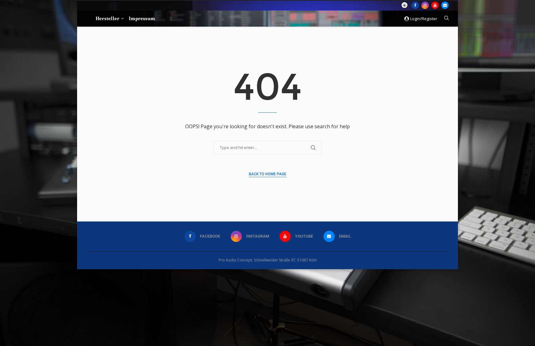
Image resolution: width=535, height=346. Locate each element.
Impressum (142, 18)
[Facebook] (415, 5)
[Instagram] (425, 5)
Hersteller (108, 18)
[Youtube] (435, 5)
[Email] (445, 5)
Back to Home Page (267, 174)
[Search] (446, 19)
